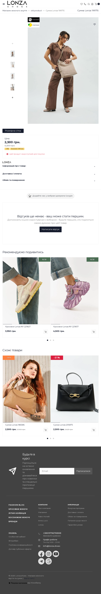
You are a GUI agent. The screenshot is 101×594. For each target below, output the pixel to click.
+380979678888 (52, 533)
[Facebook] (41, 554)
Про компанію (44, 508)
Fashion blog (16, 505)
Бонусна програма (76, 508)
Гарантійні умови (75, 525)
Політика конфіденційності (21, 545)
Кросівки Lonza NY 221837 (66, 326)
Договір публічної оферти (20, 549)
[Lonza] (17, 4)
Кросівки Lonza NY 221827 (18, 326)
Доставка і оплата (76, 512)
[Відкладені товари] (81, 4)
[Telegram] (41, 561)
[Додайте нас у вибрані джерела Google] (48, 561)
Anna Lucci (43, 521)
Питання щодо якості (77, 521)
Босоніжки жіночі (19, 517)
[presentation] (12, 43)
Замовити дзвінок (52, 536)
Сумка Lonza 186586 (15, 425)
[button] (47, 340)
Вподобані (13, 541)
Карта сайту (29, 578)
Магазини (42, 512)
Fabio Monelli (44, 517)
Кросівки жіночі (18, 509)
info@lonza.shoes (51, 546)
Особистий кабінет (17, 537)
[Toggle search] (89, 4)
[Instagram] (48, 554)
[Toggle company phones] (85, 4)
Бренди (13, 521)
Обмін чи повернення (77, 517)
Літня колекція (17, 513)
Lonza (40, 525)
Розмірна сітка (13, 130)
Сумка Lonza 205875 (63, 425)
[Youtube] (56, 554)
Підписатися (83, 471)
